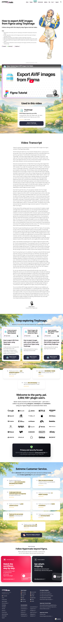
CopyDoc (33, 594)
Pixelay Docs (32, 614)
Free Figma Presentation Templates (46, 595)
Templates (4, 606)
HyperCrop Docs (33, 612)
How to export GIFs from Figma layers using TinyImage (10, 342)
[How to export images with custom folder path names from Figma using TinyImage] (31, 333)
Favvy (23, 597)
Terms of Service (5, 614)
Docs (52, 2)
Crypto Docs (23, 610)
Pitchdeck (23, 599)
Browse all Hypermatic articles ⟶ (46, 616)
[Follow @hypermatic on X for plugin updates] (60, 1)
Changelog (4, 605)
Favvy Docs (23, 612)
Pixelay (32, 599)
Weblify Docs (32, 616)
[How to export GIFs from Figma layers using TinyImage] (11, 333)
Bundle (35, 2)
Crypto (23, 595)
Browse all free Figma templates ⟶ (46, 599)
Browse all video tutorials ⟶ (45, 608)
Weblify (32, 601)
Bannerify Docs (23, 606)
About (27, 2)
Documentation (5, 603)
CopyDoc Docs (32, 608)
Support (57, 2)
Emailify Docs (32, 610)
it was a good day (25, 475)
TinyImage (24, 601)
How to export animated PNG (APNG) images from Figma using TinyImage (51, 342)
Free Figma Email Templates (45, 592)
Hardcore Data (42, 614)
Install (4, 46)
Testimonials (40, 2)
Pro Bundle (5, 595)
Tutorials (3, 608)
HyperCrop (33, 597)
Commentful (33, 592)
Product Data (4, 599)
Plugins (31, 2)
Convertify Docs (24, 608)
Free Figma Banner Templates (45, 597)
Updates (45, 2)
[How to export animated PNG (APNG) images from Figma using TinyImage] (52, 333)
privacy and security (40, 452)
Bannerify (24, 592)
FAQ (49, 2)
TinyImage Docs (24, 616)
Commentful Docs (33, 606)
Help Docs (17, 46)
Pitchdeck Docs (23, 614)
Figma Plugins (4, 601)
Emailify (32, 595)
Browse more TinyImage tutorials (31, 363)
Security (10, 46)
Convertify (24, 594)
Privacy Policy (4, 612)
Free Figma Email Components (45, 594)
